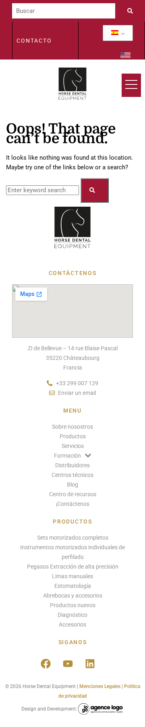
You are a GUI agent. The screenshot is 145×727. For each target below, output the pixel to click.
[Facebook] (45, 663)
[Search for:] (43, 190)
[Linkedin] (90, 663)
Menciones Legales (99, 686)
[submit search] (132, 11)
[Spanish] (114, 33)
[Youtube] (68, 663)
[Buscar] (63, 10)
